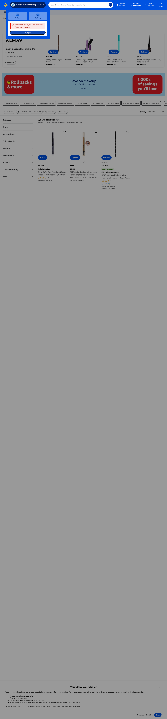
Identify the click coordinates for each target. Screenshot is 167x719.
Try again (28, 33)
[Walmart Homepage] (6, 5)
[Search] (110, 5)
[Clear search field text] (105, 5)
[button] (136, 5)
